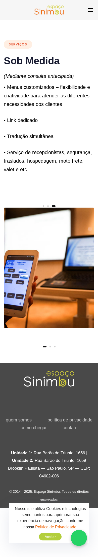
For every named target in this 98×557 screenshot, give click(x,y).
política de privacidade (69, 419)
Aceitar (50, 537)
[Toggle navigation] (78, 10)
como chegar (34, 427)
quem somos (19, 419)
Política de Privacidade (55, 527)
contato (70, 427)
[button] (79, 538)
